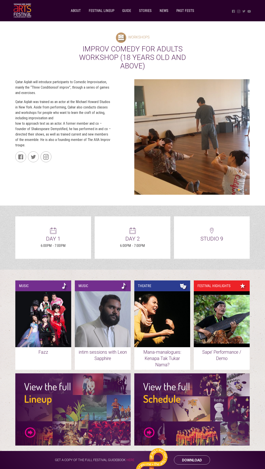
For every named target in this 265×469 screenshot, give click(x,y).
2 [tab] (239, 190)
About (76, 10)
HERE (130, 460)
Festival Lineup (101, 10)
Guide (126, 10)
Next (244, 137)
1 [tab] (235, 190)
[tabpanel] (192, 137)
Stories (145, 10)
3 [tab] (242, 190)
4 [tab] (246, 190)
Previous (139, 137)
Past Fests (185, 10)
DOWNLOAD (192, 460)
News (164, 10)
